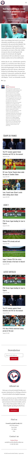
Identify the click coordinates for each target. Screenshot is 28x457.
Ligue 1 (6, 205)
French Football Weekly (12, 453)
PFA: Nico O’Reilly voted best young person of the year (13, 329)
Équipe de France (10, 135)
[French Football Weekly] (3, 2)
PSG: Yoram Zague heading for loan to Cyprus (14, 222)
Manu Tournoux (10, 87)
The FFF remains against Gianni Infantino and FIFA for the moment (13, 153)
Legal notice (21, 453)
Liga (4, 80)
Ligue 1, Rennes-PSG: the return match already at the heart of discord (14, 260)
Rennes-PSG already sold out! (11, 241)
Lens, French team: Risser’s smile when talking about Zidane (12, 193)
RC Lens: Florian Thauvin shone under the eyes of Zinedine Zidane (13, 173)
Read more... (14, 410)
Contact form (14, 440)
